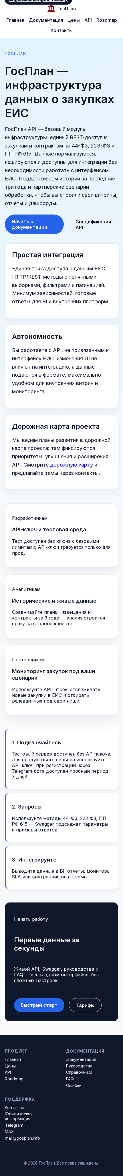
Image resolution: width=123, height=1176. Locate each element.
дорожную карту (71, 465)
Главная (15, 20)
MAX (9, 1131)
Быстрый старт (39, 1005)
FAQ (70, 1078)
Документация (46, 20)
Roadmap (106, 20)
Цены (74, 20)
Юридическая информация (19, 1116)
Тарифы (85, 1005)
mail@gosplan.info (22, 1138)
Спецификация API (93, 224)
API (88, 20)
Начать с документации (29, 224)
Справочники (79, 1072)
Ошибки (74, 1085)
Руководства (79, 1065)
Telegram (14, 1125)
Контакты (62, 30)
